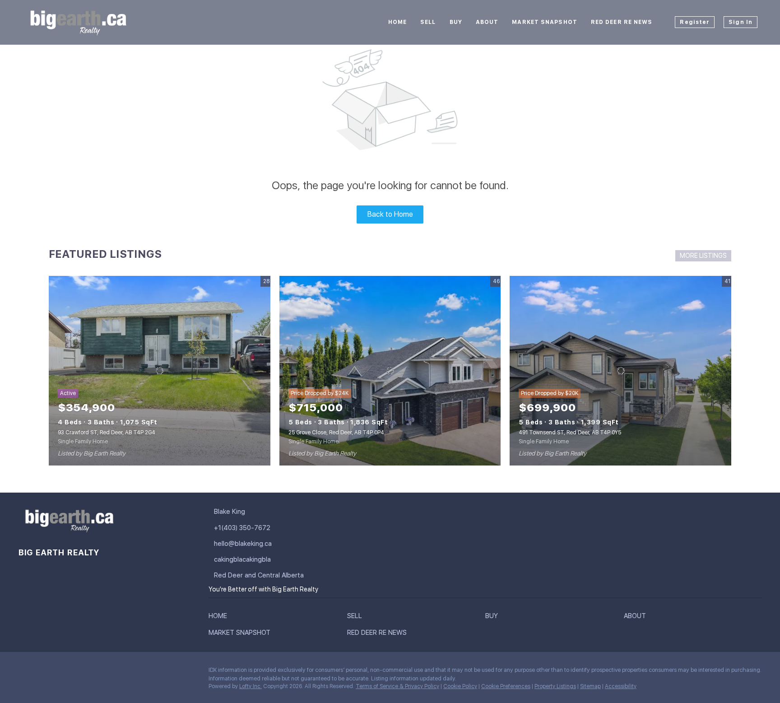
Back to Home (390, 214)
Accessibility (620, 686)
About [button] (487, 22)
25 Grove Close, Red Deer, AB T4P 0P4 (336, 432)
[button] (220, 618)
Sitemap (590, 686)
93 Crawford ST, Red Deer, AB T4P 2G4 (106, 432)
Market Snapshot (544, 22)
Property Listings (555, 686)
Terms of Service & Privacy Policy (397, 686)
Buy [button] (456, 22)
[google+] (115, 672)
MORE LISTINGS (703, 255)
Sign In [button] (740, 22)
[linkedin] (43, 672)
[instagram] (79, 672)
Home (397, 22)
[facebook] (25, 672)
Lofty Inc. (250, 686)
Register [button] (695, 22)
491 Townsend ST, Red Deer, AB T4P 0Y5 (570, 432)
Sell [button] (428, 22)
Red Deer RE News (622, 22)
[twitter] (61, 672)
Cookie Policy (460, 686)
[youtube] (97, 672)
